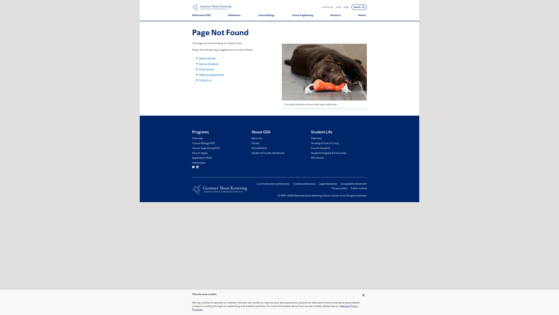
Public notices (359, 188)
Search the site (207, 58)
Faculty (256, 143)
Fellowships (198, 162)
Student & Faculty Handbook (268, 153)
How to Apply (200, 153)
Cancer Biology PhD (203, 143)
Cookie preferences (304, 183)
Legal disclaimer (328, 183)
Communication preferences (273, 183)
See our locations (209, 63)
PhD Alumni (317, 157)
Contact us (205, 80)
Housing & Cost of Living (325, 143)
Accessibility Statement (354, 183)
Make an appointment (211, 74)
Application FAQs (202, 157)
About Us (257, 138)
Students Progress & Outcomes (328, 153)
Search (357, 7)
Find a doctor (206, 69)
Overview (197, 138)
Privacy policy (339, 188)
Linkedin (197, 167)
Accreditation (259, 148)
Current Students (320, 148)
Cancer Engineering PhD (206, 148)
